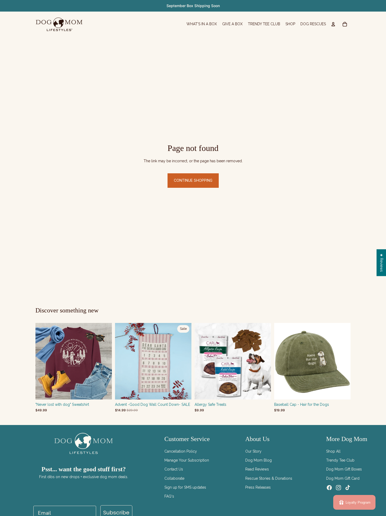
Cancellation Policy (180, 451)
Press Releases (258, 487)
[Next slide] (263, 361)
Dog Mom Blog (258, 460)
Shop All (333, 451)
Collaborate (174, 478)
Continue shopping (193, 180)
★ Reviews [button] (381, 263)
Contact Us (173, 469)
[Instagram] (338, 487)
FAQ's (169, 496)
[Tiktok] (348, 487)
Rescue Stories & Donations (268, 478)
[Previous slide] (202, 361)
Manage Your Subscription (186, 460)
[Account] (333, 24)
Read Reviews (257, 469)
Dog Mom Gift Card (342, 478)
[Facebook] (329, 487)
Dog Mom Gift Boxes (344, 469)
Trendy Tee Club (340, 460)
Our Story (253, 451)
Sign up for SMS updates (185, 487)
